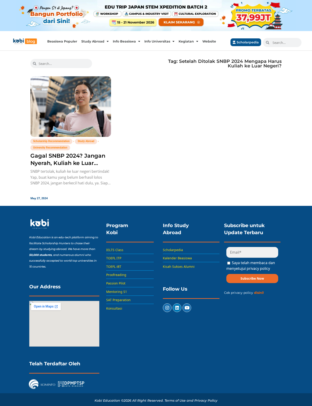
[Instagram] (167, 307)
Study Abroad (92, 41)
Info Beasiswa (124, 41)
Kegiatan (186, 41)
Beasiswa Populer (62, 41)
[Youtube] (186, 307)
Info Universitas (157, 41)
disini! (259, 293)
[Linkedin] (177, 307)
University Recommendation (50, 147)
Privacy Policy (205, 400)
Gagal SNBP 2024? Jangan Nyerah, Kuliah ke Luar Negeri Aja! (67, 163)
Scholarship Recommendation (51, 141)
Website (209, 41)
